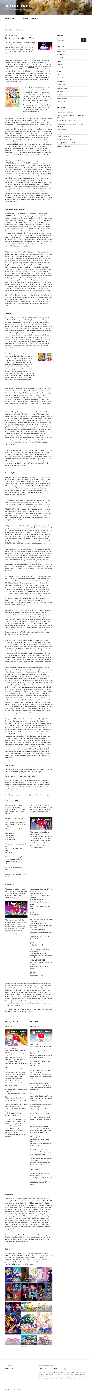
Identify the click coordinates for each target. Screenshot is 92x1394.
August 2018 (61, 101)
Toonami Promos (11, 1260)
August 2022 (61, 51)
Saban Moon (16, 82)
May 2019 (60, 71)
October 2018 (61, 94)
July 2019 (60, 68)
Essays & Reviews (10, 18)
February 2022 (61, 54)
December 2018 (62, 88)
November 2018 (62, 91)
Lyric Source (34, 1026)
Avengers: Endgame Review (65, 146)
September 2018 (62, 98)
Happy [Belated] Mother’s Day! (66, 143)
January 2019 (61, 84)
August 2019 (61, 64)
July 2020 (60, 58)
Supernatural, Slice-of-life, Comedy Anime (69, 120)
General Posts (23, 18)
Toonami (31, 67)
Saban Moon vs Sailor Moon (20, 38)
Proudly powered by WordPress (14, 1390)
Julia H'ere (16, 6)
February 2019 (61, 81)
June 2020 (60, 61)
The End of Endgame (63, 136)
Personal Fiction (36, 18)
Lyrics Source (9, 1026)
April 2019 (60, 74)
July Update (60, 133)
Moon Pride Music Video (22, 1255)
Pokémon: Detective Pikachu (65, 139)
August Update (61, 129)
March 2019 (61, 78)
